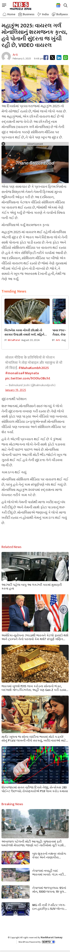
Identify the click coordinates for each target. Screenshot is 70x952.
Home (11, 14)
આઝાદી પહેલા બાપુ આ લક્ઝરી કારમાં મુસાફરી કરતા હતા (31, 586)
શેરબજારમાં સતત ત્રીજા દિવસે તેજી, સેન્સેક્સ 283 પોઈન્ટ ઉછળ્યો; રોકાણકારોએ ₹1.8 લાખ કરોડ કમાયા (34, 789)
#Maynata (30, 373)
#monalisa (13, 373)
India (45, 14)
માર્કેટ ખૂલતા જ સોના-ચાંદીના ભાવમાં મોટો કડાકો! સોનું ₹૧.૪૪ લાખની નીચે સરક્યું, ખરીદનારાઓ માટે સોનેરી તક (33, 738)
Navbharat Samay (51, 937)
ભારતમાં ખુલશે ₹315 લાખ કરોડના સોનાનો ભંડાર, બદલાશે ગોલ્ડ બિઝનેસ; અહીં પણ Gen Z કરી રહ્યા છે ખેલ (33, 688)
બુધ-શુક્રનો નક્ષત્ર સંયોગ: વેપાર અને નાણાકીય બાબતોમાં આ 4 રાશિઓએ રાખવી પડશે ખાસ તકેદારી (49, 855)
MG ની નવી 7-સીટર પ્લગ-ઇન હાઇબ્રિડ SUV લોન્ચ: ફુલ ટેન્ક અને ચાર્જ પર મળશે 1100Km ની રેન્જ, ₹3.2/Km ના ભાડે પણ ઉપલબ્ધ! (49, 907)
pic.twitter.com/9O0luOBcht (27, 378)
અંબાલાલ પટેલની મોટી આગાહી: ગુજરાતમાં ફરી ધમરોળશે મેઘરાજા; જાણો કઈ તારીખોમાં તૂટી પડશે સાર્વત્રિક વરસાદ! (32, 843)
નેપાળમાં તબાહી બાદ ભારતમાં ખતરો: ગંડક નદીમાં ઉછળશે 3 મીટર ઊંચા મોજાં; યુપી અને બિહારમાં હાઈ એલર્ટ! (50, 872)
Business (28, 14)
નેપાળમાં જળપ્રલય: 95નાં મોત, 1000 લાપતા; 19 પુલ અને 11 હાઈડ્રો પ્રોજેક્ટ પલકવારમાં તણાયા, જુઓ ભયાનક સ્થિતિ (49, 889)
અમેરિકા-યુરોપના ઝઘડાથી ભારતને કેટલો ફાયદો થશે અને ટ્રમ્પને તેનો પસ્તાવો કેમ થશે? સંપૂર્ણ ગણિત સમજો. (34, 637)
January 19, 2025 (15, 390)
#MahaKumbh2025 (33, 368)
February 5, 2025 (22, 58)
